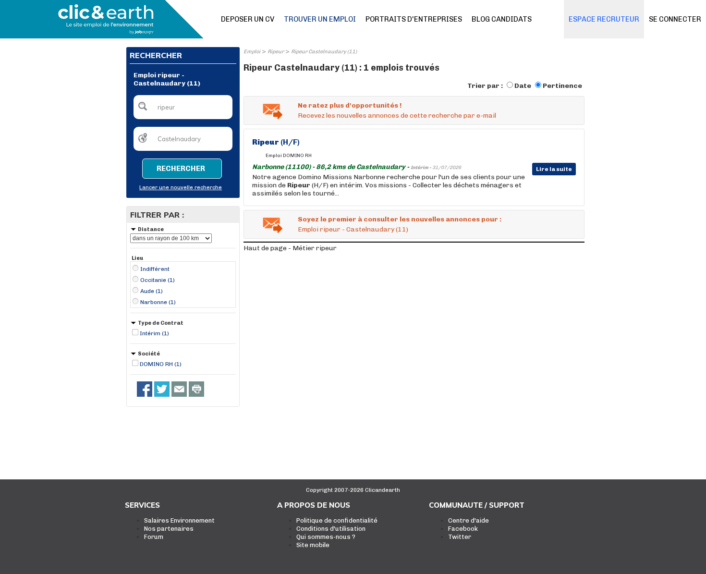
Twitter (459, 536)
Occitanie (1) (157, 280)
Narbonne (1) (158, 302)
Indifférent (155, 269)
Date (522, 86)
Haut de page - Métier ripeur (290, 248)
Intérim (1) (154, 333)
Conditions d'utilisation (330, 528)
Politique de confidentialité (336, 520)
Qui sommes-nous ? (325, 536)
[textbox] (183, 107)
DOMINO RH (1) (161, 364)
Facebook (463, 528)
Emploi (251, 52)
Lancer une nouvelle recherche (180, 187)
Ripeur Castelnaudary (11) (324, 52)
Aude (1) (151, 291)
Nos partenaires (169, 528)
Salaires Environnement (179, 520)
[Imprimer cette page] (196, 389)
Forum (153, 536)
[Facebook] (144, 389)
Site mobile (312, 545)
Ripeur (276, 52)
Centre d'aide (468, 520)
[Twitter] (162, 389)
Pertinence (562, 86)
